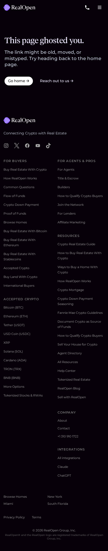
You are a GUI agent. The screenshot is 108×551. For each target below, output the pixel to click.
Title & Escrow (68, 178)
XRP (7, 342)
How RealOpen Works (20, 178)
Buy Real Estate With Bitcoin (25, 231)
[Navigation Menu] (100, 8)
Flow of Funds (14, 196)
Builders (64, 187)
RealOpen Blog (69, 388)
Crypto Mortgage (71, 290)
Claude (63, 467)
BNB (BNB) (12, 378)
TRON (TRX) (12, 369)
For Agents (66, 169)
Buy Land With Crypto (20, 277)
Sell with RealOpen (72, 397)
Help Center (67, 371)
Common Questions (19, 187)
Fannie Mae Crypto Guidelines (80, 313)
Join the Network (71, 205)
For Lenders (67, 213)
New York (54, 496)
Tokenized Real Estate (74, 379)
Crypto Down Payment (21, 205)
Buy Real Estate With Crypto (25, 169)
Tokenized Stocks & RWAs (23, 395)
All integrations (69, 458)
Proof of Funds (15, 213)
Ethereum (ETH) (16, 316)
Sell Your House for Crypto (77, 344)
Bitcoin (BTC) (13, 307)
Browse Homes (15, 222)
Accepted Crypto (16, 268)
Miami (8, 504)
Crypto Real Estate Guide (76, 244)
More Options (14, 386)
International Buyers (19, 285)
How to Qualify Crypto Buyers (80, 196)
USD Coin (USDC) (17, 334)
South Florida (57, 504)
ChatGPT (64, 475)
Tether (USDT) (14, 325)
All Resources (68, 362)
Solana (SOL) (13, 351)
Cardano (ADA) (15, 360)
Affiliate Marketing (71, 222)
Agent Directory (70, 353)
